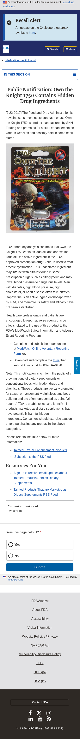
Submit (40, 567)
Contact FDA (40, 702)
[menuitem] (40, 510)
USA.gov (40, 681)
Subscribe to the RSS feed (32, 456)
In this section (17, 74)
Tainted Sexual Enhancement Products (40, 450)
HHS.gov (40, 672)
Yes (17, 544)
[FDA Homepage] (6, 48)
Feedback (76, 366)
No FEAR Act (40, 645)
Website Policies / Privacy (40, 636)
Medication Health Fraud (20, 60)
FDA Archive (40, 600)
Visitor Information (40, 627)
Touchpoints (14, 579)
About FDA (40, 609)
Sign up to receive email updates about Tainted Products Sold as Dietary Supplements (40, 478)
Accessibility (40, 618)
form (56, 360)
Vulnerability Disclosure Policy (40, 654)
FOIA (40, 663)
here (32, 32)
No (17, 556)
